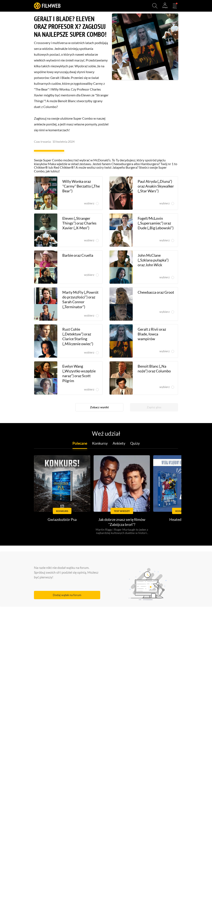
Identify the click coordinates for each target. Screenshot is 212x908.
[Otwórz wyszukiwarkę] (155, 5)
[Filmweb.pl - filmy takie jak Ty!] (47, 5)
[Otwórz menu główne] (174, 5)
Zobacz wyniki (99, 407)
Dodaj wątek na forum (67, 595)
